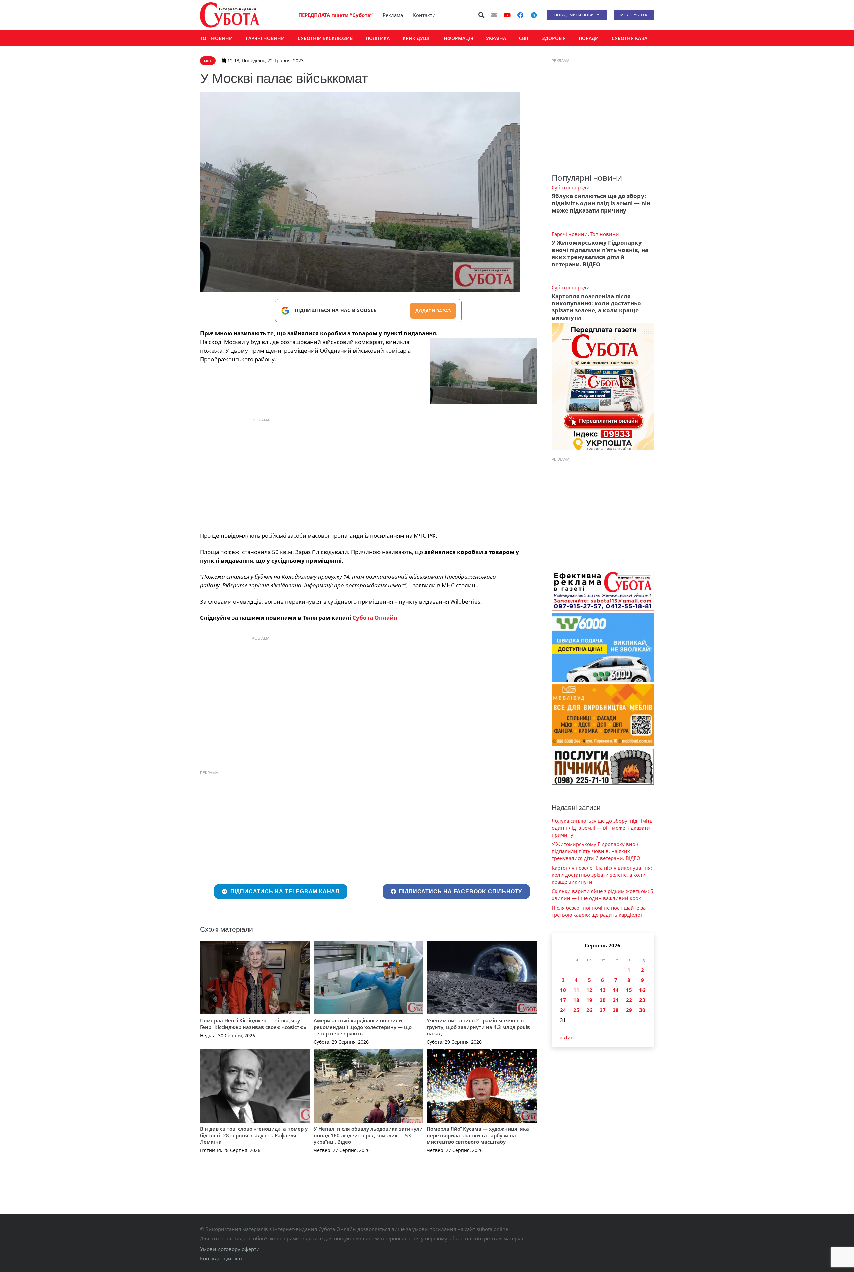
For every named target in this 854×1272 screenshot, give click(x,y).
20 (603, 1000)
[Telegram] (534, 15)
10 (563, 990)
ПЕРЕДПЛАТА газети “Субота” (335, 15)
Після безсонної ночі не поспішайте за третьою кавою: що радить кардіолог (599, 911)
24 (563, 1010)
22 (629, 1000)
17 (563, 1000)
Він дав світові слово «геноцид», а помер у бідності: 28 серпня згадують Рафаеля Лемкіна (254, 1135)
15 (629, 990)
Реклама (393, 15)
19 (589, 1000)
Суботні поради (571, 187)
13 (603, 990)
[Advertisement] (368, 473)
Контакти (424, 15)
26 (589, 1010)
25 (576, 1010)
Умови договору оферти (230, 1249)
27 (603, 1010)
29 (629, 1010)
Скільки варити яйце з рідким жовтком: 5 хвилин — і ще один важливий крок (602, 894)
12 (589, 990)
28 (616, 1010)
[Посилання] (229, 15)
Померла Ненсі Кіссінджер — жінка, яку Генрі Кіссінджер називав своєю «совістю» (253, 1023)
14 (616, 990)
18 (576, 1000)
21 (616, 1000)
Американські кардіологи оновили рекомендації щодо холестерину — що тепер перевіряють (363, 1027)
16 (642, 990)
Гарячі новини (570, 234)
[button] (481, 15)
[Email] (494, 15)
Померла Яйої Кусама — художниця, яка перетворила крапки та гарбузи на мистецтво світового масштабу (478, 1135)
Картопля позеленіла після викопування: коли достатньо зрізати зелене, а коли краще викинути (596, 306)
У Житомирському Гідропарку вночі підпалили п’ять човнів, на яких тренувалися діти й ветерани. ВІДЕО (600, 253)
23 (642, 1000)
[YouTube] (507, 15)
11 (576, 990)
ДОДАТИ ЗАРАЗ (433, 311)
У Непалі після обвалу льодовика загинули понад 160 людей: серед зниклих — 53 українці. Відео (368, 1135)
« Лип (567, 1037)
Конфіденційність (222, 1258)
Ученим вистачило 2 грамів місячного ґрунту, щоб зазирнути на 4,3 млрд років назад (478, 1027)
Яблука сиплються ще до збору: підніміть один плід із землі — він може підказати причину (601, 203)
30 (642, 1010)
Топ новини (604, 234)
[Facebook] (520, 15)
